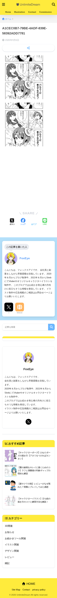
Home (8, 12)
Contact (32, 12)
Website (20, 313)
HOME (30, 583)
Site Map (16, 590)
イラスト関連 (12, 544)
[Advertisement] (28, 178)
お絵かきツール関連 (15, 538)
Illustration (19, 12)
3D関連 (9, 526)
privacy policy (38, 590)
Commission (45, 12)
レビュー (9, 557)
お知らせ (9, 532)
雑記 (7, 563)
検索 (51, 327)
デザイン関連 (12, 551)
